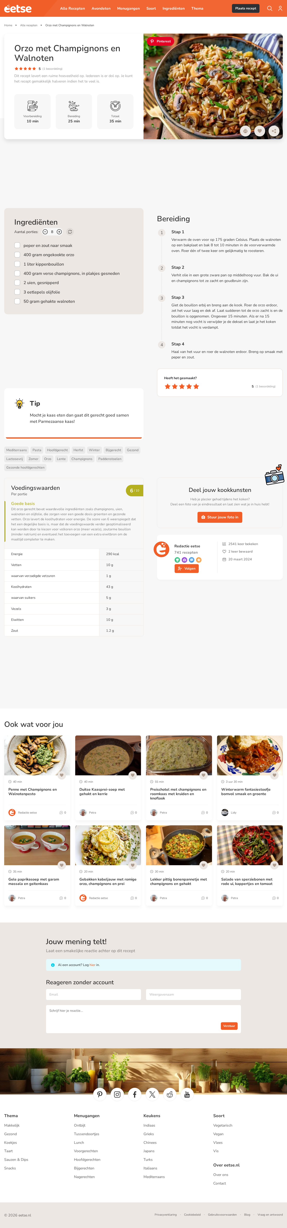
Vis (216, 1150)
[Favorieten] (259, 131)
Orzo (47, 459)
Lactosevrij (14, 459)
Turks (148, 1159)
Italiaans (150, 1168)
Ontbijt (79, 1125)
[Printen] (245, 131)
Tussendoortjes (86, 1133)
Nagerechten (84, 1176)
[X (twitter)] (152, 1094)
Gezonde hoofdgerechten (25, 467)
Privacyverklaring (166, 1215)
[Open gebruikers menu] (280, 8)
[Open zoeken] (270, 8)
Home (8, 25)
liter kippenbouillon (44, 264)
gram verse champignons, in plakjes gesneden (72, 273)
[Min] (45, 231)
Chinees (150, 1142)
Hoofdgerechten (87, 1159)
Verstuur (229, 1026)
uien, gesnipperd (41, 283)
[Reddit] (169, 1094)
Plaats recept (245, 8)
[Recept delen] (274, 131)
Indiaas (149, 1125)
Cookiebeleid (192, 1215)
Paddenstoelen (109, 459)
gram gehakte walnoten (49, 301)
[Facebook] (134, 1094)
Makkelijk (12, 1125)
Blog (247, 1215)
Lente (61, 459)
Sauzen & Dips (16, 1159)
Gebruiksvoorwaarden (222, 1215)
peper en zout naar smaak (48, 245)
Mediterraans (16, 450)
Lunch (79, 1142)
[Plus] (59, 231)
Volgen (189, 568)
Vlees (218, 1142)
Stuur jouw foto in (222, 517)
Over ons (220, 1174)
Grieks (149, 1133)
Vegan (218, 1133)
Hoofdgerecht (57, 450)
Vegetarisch (222, 1125)
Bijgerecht (113, 450)
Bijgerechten (84, 1168)
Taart (8, 1150)
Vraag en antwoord (270, 1215)
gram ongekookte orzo (49, 255)
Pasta (37, 450)
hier (92, 965)
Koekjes (10, 1142)
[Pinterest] (100, 1094)
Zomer (33, 459)
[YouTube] (187, 1094)
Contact (219, 1183)
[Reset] (70, 232)
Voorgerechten (86, 1150)
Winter (94, 450)
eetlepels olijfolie (42, 292)
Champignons (81, 459)
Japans (149, 1150)
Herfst (78, 450)
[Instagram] (117, 1094)
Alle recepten (28, 25)
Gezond (132, 450)
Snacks (10, 1168)
